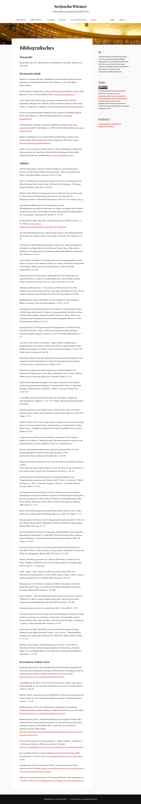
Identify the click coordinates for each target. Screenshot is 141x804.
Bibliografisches (36, 20)
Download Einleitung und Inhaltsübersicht (35, 143)
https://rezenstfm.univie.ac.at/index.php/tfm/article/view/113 (42, 676)
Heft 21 (80, 199)
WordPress (62, 799)
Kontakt (94, 20)
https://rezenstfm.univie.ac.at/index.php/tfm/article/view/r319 (42, 713)
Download (41, 565)
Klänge (122, 20)
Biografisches (21, 20)
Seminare (62, 20)
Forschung (51, 20)
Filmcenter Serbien (76, 106)
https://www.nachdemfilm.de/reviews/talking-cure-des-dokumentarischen (56, 780)
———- (103, 20)
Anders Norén (91, 799)
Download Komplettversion (65, 94)
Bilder (113, 20)
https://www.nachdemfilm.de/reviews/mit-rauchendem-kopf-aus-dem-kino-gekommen (51, 747)
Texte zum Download (78, 20)
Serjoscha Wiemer (70, 6)
